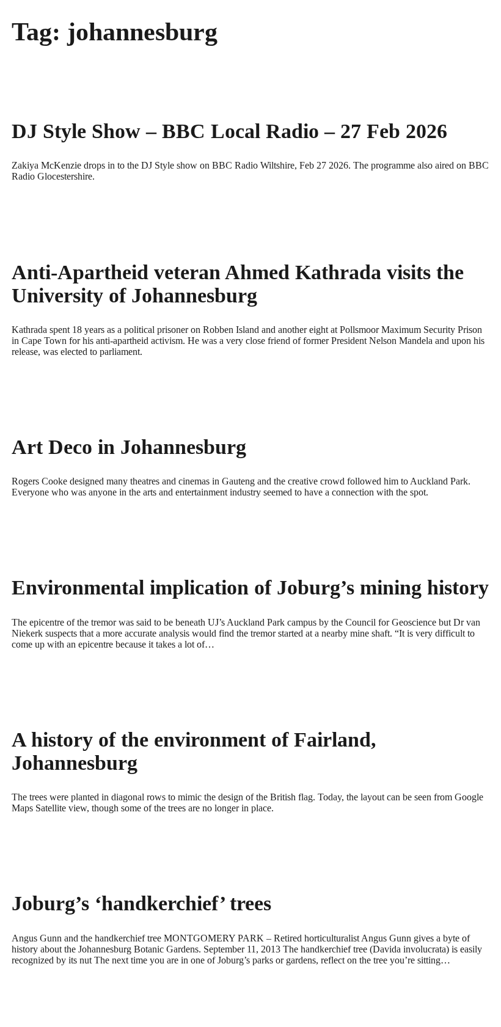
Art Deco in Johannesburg (129, 447)
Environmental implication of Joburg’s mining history (250, 587)
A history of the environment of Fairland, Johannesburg (194, 751)
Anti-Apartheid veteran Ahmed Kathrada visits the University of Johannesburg (238, 284)
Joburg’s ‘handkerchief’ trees (141, 903)
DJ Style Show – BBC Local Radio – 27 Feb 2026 (229, 131)
